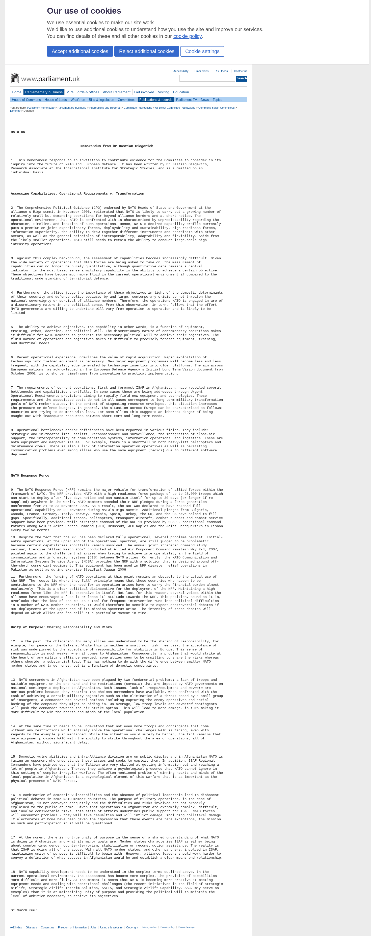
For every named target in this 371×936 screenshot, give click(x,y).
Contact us (240, 71)
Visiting (163, 92)
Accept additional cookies (80, 51)
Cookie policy (168, 927)
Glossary (31, 927)
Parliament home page (41, 107)
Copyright (132, 927)
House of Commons (26, 100)
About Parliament (116, 92)
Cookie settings (202, 51)
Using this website (111, 927)
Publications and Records (105, 107)
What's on (78, 100)
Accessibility (181, 71)
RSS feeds (221, 71)
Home (16, 92)
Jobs (93, 927)
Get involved (144, 92)
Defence (15, 110)
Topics (217, 100)
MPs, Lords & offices (82, 92)
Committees (127, 100)
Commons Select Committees (216, 107)
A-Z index (16, 927)
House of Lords (56, 100)
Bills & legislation (101, 100)
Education (181, 92)
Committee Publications (138, 107)
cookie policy (187, 36)
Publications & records (155, 100)
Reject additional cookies (146, 51)
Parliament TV (186, 100)
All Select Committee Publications (175, 107)
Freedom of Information (72, 927)
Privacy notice (149, 927)
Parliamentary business (44, 92)
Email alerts (202, 71)
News (205, 100)
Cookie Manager (187, 927)
